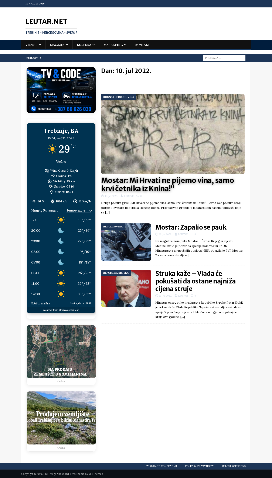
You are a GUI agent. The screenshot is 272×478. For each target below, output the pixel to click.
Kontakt (142, 45)
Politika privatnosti (199, 466)
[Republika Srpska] (126, 288)
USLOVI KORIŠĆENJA (234, 466)
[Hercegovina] (126, 242)
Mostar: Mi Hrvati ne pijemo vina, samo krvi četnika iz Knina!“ (167, 184)
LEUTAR (129, 196)
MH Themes (96, 474)
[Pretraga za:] (224, 58)
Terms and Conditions (161, 466)
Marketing (113, 45)
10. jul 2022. (111, 196)
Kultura (84, 45)
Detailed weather (40, 303)
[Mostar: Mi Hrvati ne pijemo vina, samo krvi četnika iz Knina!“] (173, 134)
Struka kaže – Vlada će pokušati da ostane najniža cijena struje (195, 281)
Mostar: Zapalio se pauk (191, 227)
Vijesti (32, 45)
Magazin (57, 45)
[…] (107, 212)
